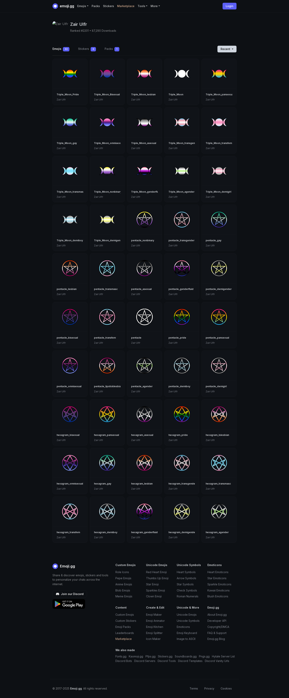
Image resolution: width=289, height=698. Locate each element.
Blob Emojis (122, 590)
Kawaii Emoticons (218, 590)
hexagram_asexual (142, 434)
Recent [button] (226, 49)
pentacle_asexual (141, 289)
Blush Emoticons (217, 596)
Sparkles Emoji (155, 590)
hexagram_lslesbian (217, 434)
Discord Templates (190, 661)
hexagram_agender (217, 532)
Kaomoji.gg (136, 656)
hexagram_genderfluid (144, 532)
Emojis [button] (81, 6)
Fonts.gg (120, 656)
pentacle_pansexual (217, 337)
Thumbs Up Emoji (157, 578)
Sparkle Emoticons (219, 584)
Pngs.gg (204, 656)
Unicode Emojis (187, 614)
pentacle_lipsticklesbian (108, 386)
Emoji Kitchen (154, 626)
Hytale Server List (223, 656)
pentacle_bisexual (67, 337)
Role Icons (122, 572)
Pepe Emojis (123, 578)
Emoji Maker (154, 614)
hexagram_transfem (68, 532)
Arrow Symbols (186, 578)
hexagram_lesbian (142, 483)
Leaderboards (124, 633)
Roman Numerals (187, 596)
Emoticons (183, 626)
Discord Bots (123, 661)
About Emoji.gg (217, 614)
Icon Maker (153, 638)
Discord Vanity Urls (217, 661)
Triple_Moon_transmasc (71, 191)
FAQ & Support (216, 633)
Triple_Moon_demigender (109, 240)
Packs (96, 6)
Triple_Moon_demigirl (218, 191)
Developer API (216, 620)
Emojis (60, 48)
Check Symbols (187, 590)
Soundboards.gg (186, 656)
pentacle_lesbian (66, 289)
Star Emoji (152, 584)
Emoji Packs (123, 626)
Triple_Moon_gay (67, 143)
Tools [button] (141, 6)
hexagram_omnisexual (70, 483)
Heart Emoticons (217, 572)
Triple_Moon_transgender (183, 143)
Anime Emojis (123, 584)
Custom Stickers (125, 620)
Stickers (108, 6)
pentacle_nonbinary (142, 240)
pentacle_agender (142, 386)
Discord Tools (167, 661)
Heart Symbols (186, 572)
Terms (194, 688)
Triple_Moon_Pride (68, 94)
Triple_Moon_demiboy (70, 240)
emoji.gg (66, 6)
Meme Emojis (123, 596)
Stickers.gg (165, 656)
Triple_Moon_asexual (143, 143)
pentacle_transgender (181, 240)
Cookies (226, 688)
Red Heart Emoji (156, 572)
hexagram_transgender (182, 483)
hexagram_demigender (182, 532)
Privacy (209, 688)
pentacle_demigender (219, 289)
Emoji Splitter (154, 633)
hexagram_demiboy (105, 532)
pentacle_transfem (105, 337)
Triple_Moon (175, 94)
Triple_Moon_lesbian (143, 94)
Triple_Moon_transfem (219, 143)
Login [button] (229, 6)
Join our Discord (72, 594)
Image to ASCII (186, 638)
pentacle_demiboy (179, 386)
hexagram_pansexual (106, 434)
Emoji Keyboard (187, 633)
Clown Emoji (154, 596)
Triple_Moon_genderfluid (146, 191)
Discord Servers (144, 661)
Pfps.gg (150, 656)
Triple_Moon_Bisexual (107, 94)
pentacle (136, 337)
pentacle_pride (177, 337)
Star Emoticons (216, 578)
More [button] (154, 6)
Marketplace (125, 6)
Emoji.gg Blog (216, 638)
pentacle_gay (213, 240)
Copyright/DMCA (218, 626)
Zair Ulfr (61, 99)
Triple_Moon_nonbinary (107, 191)
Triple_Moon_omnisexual (108, 143)
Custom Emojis (124, 614)
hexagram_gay (102, 483)
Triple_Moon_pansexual (220, 94)
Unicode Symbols (188, 620)
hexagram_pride (178, 434)
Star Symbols (185, 584)
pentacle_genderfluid (180, 289)
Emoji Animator (155, 620)
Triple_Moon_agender (181, 191)
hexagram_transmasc (218, 483)
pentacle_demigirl (216, 386)
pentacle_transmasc (106, 289)
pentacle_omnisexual (69, 386)
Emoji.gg (67, 566)
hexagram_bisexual (68, 434)
